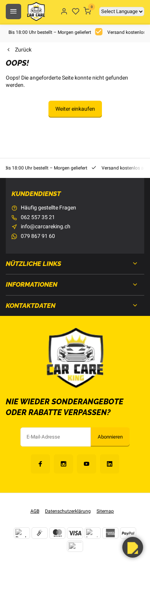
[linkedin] (109, 463)
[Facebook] (40, 463)
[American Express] (110, 533)
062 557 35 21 (38, 217)
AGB (34, 511)
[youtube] (86, 463)
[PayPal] (128, 533)
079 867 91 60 (38, 236)
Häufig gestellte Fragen (48, 208)
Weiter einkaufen (75, 109)
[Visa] (75, 533)
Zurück (23, 50)
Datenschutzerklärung (68, 511)
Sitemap (105, 511)
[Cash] (40, 533)
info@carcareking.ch (45, 227)
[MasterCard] (57, 533)
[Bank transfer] (22, 533)
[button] (133, 547)
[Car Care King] (36, 11)
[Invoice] (93, 533)
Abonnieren (110, 437)
